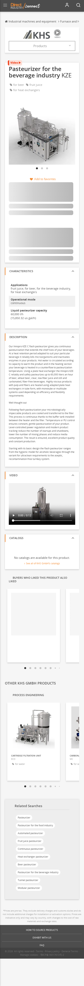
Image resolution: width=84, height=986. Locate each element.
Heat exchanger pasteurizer (33, 856)
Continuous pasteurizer (30, 849)
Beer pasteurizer (27, 864)
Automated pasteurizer (30, 833)
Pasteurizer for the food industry (35, 825)
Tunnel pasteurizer (28, 880)
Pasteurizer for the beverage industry (38, 872)
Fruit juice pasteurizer (29, 841)
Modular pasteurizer (29, 888)
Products (40, 46)
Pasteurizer (24, 817)
